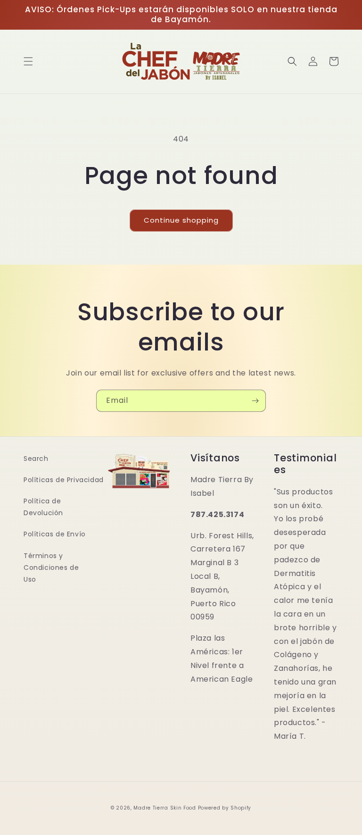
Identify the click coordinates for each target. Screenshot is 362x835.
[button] (28, 61)
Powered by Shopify (225, 807)
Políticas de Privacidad (64, 479)
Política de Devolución (43, 507)
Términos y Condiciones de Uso (51, 567)
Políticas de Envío (55, 534)
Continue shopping (181, 220)
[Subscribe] (255, 401)
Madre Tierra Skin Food (164, 807)
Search (36, 458)
